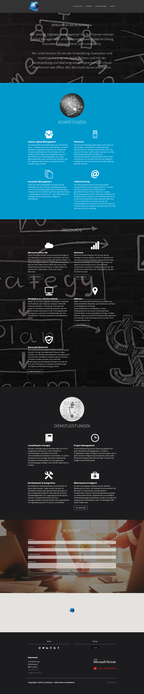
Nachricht (31, 562)
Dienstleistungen (101, 6)
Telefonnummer (34, 554)
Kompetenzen (78, 6)
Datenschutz (111, 682)
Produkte (89, 6)
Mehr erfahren (35, 277)
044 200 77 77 (33, 670)
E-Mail (31, 547)
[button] (72, 610)
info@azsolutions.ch (35, 673)
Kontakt (112, 6)
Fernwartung (81, 508)
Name (31, 539)
